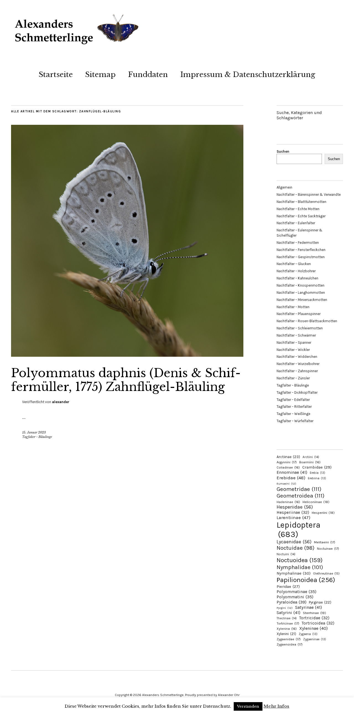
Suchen (283, 151)
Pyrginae (320, 602)
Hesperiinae (293, 512)
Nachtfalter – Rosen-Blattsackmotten (307, 321)
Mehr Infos (276, 706)
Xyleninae (313, 628)
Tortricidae (314, 617)
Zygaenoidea (290, 644)
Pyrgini (285, 608)
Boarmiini (310, 462)
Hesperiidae (295, 507)
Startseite (56, 74)
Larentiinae (293, 517)
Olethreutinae (326, 573)
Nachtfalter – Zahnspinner (297, 371)
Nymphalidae (300, 567)
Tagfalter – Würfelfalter (295, 421)
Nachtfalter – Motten (293, 307)
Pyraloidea (291, 602)
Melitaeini (324, 542)
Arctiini (311, 457)
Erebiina (317, 478)
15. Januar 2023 (34, 432)
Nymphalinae (294, 573)
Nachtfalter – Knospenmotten (300, 285)
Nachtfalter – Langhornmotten (301, 292)
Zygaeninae (314, 639)
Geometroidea (300, 495)
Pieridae (288, 586)
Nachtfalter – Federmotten (298, 242)
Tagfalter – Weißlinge (293, 414)
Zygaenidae (289, 639)
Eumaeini (286, 483)
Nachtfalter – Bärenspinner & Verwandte (309, 194)
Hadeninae (288, 502)
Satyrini (288, 612)
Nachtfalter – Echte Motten (298, 209)
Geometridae (299, 489)
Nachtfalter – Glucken (294, 264)
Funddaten (148, 74)
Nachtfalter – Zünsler (293, 378)
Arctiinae (288, 457)
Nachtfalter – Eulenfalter (296, 223)
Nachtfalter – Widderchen (297, 357)
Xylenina (287, 629)
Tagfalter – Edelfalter (293, 400)
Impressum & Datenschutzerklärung (247, 74)
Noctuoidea (299, 560)
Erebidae (291, 477)
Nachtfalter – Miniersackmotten (302, 300)
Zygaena (308, 634)
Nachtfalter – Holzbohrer (296, 271)
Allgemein (284, 187)
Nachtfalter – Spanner (294, 342)
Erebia (317, 473)
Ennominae (292, 472)
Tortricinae (288, 623)
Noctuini (286, 554)
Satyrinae (308, 607)
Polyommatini (295, 596)
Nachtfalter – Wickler (293, 350)
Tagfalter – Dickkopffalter (297, 392)
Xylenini (286, 634)
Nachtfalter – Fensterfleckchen (301, 250)
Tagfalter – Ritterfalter (294, 406)
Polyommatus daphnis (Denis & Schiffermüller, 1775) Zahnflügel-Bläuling (126, 380)
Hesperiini (323, 513)
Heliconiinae (316, 502)
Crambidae (317, 467)
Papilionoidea (306, 580)
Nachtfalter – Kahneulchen (297, 278)
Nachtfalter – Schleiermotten (300, 328)
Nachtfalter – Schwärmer (296, 335)
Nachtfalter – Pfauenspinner (299, 314)
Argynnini (287, 462)
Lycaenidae (294, 541)
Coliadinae (288, 467)
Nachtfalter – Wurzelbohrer (298, 364)
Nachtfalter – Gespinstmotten (301, 257)
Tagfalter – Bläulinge (293, 385)
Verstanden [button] (248, 706)
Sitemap (100, 74)
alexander (60, 402)
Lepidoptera (299, 529)
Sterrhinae (314, 613)
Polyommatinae (296, 591)
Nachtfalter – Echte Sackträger (301, 216)
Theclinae (287, 618)
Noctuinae (328, 549)
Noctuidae (295, 547)
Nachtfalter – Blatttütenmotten (301, 202)
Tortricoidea (318, 623)
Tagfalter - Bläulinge (37, 437)
